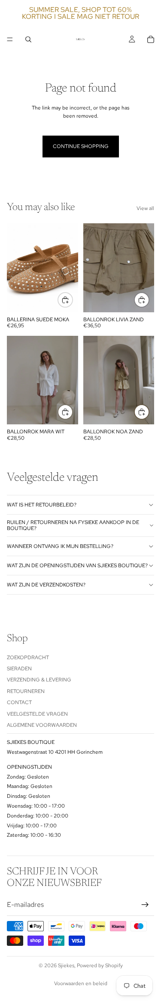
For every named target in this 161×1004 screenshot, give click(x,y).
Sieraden (19, 668)
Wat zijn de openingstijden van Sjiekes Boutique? (77, 565)
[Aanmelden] (145, 904)
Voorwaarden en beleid (80, 983)
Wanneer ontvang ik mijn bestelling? (60, 546)
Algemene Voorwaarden (42, 725)
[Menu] (10, 39)
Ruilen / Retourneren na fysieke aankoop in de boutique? (73, 525)
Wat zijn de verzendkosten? (46, 584)
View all (145, 208)
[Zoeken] (28, 39)
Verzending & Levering (39, 679)
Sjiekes (66, 965)
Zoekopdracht (28, 657)
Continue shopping (81, 146)
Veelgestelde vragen (37, 713)
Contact (19, 702)
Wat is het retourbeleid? (41, 504)
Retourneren (26, 690)
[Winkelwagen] (150, 39)
